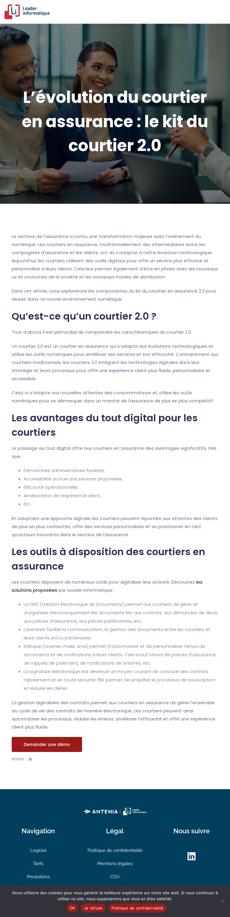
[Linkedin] (191, 856)
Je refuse (93, 908)
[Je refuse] (223, 901)
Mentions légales (115, 863)
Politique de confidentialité (115, 850)
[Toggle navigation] (222, 11)
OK (72, 908)
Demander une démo (47, 744)
